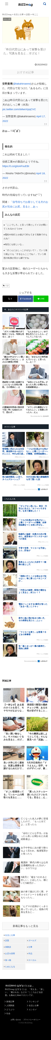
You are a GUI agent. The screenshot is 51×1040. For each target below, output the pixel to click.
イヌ (7, 286)
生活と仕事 (10, 935)
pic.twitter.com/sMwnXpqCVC (19, 109)
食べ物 (8, 960)
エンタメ (33, 1009)
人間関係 (10, 1005)
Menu (7, 4)
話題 (7, 940)
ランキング (34, 1001)
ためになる (10, 966)
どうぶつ (10, 1009)
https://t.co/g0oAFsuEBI (15, 166)
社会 (8, 1013)
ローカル (32, 960)
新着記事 (10, 1001)
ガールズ (32, 940)
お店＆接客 (10, 953)
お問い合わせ (16, 1020)
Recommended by (36, 416)
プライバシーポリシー (31, 1020)
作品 (30, 953)
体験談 (8, 947)
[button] (4, 683)
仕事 (30, 947)
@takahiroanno (22, 83)
